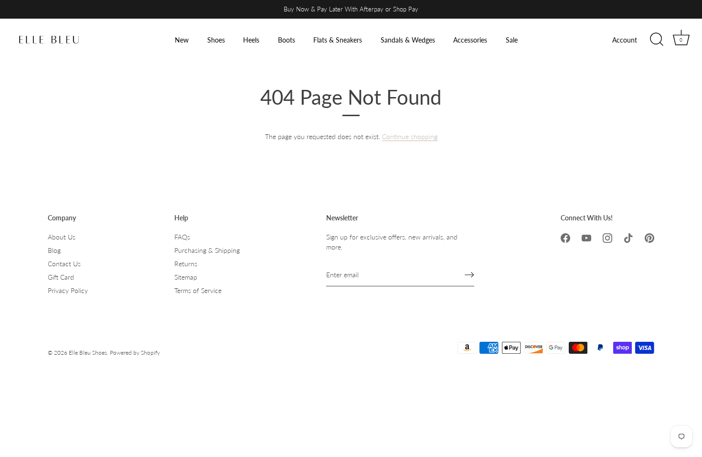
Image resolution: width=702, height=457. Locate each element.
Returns (185, 264)
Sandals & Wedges (408, 40)
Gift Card (61, 277)
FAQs (182, 237)
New (182, 40)
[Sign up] (469, 275)
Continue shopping (409, 136)
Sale (512, 40)
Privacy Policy (68, 290)
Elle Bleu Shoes (88, 352)
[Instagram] (607, 237)
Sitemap (185, 277)
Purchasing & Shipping (207, 250)
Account (624, 40)
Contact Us (64, 264)
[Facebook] (565, 237)
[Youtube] (586, 237)
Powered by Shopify (135, 352)
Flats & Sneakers (337, 40)
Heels (251, 40)
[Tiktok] (628, 237)
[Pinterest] (649, 237)
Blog (54, 250)
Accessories (470, 40)
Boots (286, 40)
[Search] (656, 39)
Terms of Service (198, 290)
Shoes (216, 40)
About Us (61, 237)
